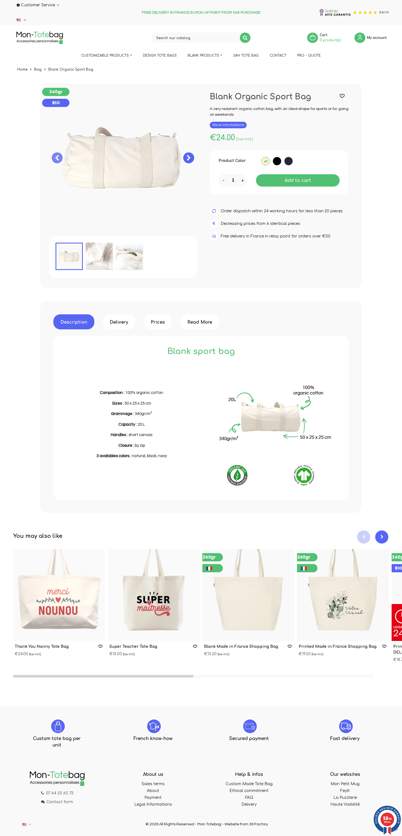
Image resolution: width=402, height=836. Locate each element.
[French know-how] (154, 726)
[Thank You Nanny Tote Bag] (59, 595)
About (153, 791)
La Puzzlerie (345, 798)
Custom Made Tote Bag (249, 784)
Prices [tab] (158, 322)
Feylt (345, 791)
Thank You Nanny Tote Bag (42, 647)
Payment (153, 798)
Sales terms (153, 784)
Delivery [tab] (119, 322)
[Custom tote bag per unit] (58, 726)
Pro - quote (309, 55)
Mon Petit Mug (345, 784)
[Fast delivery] (346, 726)
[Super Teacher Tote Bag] (154, 595)
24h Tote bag (246, 55)
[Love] (342, 96)
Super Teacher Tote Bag (133, 647)
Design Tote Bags (160, 55)
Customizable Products (105, 55)
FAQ (249, 798)
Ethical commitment (249, 791)
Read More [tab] (199, 322)
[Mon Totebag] (39, 37)
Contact (278, 55)
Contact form (59, 802)
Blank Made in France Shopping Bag (241, 647)
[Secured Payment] (250, 726)
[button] (188, 157)
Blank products (203, 55)
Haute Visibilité (345, 804)
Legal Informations (153, 804)
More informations (228, 125)
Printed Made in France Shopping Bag (338, 647)
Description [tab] (73, 322)
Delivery (249, 804)
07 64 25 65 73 (60, 793)
